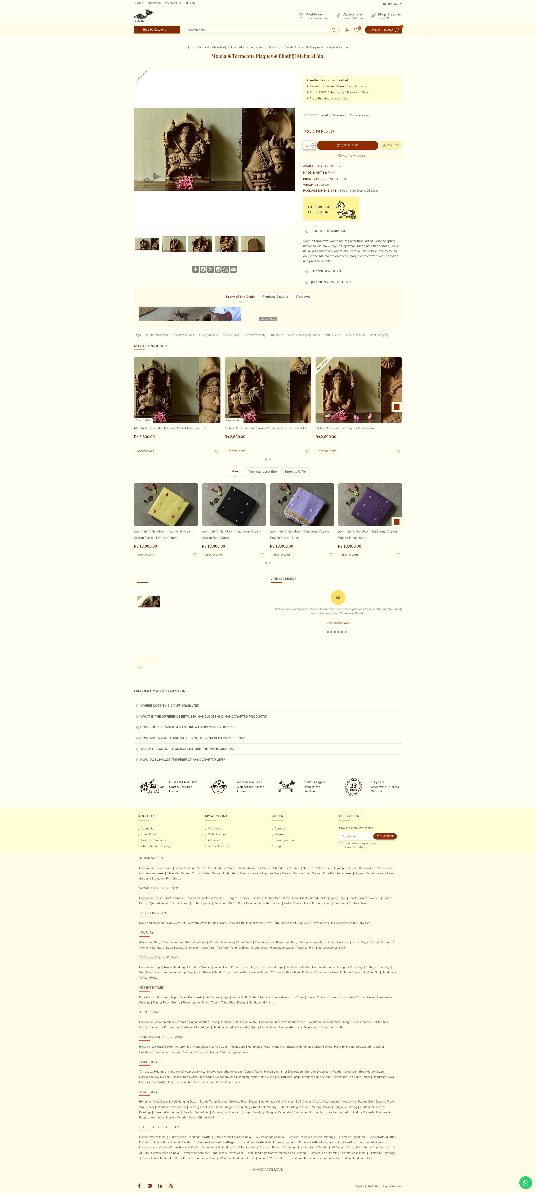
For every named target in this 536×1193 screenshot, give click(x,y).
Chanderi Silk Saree (286, 868)
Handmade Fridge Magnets (231, 1027)
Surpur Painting (254, 1112)
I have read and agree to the (359, 845)
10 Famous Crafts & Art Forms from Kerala (359, 1147)
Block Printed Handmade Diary (195, 1158)
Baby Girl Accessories (312, 923)
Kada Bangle (174, 948)
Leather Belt (240, 972)
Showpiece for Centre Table (243, 1072)
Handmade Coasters (167, 1052)
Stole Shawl (180, 903)
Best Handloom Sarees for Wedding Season (276, 1153)
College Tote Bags (378, 967)
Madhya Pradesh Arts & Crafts (179, 1147)
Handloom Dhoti (224, 903)
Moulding (274, 47)
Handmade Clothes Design (351, 903)
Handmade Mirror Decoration (283, 1072)
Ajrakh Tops (337, 898)
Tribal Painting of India (294, 1107)
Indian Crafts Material (156, 1158)
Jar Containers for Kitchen (193, 1027)
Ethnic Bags (249, 967)
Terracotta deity (254, 335)
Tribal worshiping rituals (304, 335)
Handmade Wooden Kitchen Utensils (163, 1022)
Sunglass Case (149, 972)
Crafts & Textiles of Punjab (172, 1142)
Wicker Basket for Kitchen (156, 1027)
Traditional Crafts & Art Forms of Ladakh (268, 1142)
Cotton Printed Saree (206, 873)
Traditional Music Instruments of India (314, 1158)
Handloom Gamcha (261, 1003)
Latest (234, 471)
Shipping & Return (325, 271)
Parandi (302, 948)
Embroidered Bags (271, 967)
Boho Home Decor (228, 1082)
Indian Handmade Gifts (358, 1158)
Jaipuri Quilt (239, 997)
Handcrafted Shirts (276, 898)
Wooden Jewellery (221, 942)
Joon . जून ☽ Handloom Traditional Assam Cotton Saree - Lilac (299, 534)
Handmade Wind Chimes (277, 1102)
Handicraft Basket (284, 1047)
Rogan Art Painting (237, 1107)
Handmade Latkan (282, 948)
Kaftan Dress (174, 898)
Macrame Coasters (195, 1052)
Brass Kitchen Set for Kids (370, 1022)
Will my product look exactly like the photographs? (187, 749)
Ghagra (232, 898)
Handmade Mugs (259, 1047)
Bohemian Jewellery (312, 942)
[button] (139, 407)
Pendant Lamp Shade (316, 1077)
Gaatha (332, 172)
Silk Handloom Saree (222, 868)
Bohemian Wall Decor (153, 1102)
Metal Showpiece (210, 1072)
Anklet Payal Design (365, 942)
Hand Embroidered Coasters (353, 1047)
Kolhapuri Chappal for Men (320, 972)
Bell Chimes (304, 1102)
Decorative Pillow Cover (288, 997)
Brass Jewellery (286, 942)
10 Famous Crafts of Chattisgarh (215, 1142)
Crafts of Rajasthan (352, 1137)
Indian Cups (237, 1047)
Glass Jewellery (149, 942)
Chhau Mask (206, 1117)
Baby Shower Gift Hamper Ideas (241, 923)
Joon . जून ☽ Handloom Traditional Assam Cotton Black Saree (231, 534)
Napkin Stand (219, 1052)
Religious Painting (345, 1107)
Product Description (328, 231)
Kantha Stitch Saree (306, 873)
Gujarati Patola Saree (369, 873)
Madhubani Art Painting (309, 1112)
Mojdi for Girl (370, 972)
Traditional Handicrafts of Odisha (305, 1147)
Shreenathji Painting (167, 1112)
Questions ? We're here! (330, 282)
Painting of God (321, 1107)
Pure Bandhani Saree (337, 873)
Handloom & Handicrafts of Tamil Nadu (229, 1147)
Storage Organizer (317, 1072)
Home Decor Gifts (332, 1027)
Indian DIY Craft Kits (272, 1158)
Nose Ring (208, 948)
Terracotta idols (183, 335)
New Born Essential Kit (280, 923)
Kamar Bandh (260, 972)
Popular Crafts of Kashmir (316, 1142)
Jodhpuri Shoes (350, 972)
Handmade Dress (150, 898)
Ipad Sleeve (203, 972)
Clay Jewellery (264, 942)
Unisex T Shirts (250, 898)
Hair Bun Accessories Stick (327, 948)
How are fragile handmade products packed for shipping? (192, 738)
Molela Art (349, 1102)
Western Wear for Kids (202, 923)
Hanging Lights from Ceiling (256, 1077)
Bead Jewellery (172, 942)
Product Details (275, 297)
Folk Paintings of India (269, 1137)
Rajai (226, 997)
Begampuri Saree (344, 868)
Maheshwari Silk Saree (254, 868)
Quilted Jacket (159, 903)
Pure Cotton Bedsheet (154, 997)
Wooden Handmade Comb (237, 1158)
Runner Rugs (161, 1003)
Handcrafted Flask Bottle (156, 1047)
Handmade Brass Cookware (238, 1022)
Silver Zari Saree (178, 873)
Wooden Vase (225, 1077)
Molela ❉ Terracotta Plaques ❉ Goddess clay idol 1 (171, 428)
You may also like (262, 471)
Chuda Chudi (259, 948)
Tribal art (277, 335)
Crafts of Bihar (269, 1147)
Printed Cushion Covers (322, 997)
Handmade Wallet (298, 967)
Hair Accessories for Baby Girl (350, 923)
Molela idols (231, 335)
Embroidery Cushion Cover (357, 997)
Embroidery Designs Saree (240, 873)
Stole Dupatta (201, 903)
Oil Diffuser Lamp (288, 1077)
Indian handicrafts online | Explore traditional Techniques (229, 47)
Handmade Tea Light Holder (351, 1077)
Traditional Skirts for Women (205, 898)
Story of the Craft (240, 297)
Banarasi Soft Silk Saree (375, 868)
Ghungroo (192, 948)
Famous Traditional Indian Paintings (311, 1137)
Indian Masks (166, 1117)
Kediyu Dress (292, 903)
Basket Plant (179, 1077)
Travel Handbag (174, 967)
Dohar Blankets (259, 997)
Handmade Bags (150, 967)
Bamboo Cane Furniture (198, 1082)
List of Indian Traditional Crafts (189, 1137)
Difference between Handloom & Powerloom (213, 1153)
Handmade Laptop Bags (177, 972)
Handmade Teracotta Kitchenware (282, 1022)
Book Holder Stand (372, 1072)
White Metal (244, 942)
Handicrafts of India (152, 1137)
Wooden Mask (186, 1117)
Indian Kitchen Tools (204, 1022)
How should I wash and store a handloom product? (187, 727)
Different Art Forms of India (232, 1137)
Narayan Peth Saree (316, 868)
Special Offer (295, 471)
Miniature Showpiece (182, 1072)
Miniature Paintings (382, 1153)
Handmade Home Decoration (298, 1027)
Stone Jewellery (195, 942)
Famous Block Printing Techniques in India (338, 1153)
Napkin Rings (239, 1052)
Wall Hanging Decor (184, 1102)
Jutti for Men (291, 972)
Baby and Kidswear (152, 923)
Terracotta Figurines (152, 1072)
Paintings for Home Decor (206, 1107)
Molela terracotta (156, 335)
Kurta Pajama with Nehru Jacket (259, 903)
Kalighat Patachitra (279, 1112)
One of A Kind (355, 335)
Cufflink (276, 972)
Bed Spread (212, 997)
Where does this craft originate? (170, 706)
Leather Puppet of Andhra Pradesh (350, 1112)
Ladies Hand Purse (226, 967)
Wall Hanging (379, 335)
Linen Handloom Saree (190, 868)
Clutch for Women (199, 967)
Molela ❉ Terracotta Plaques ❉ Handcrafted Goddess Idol (266, 428)
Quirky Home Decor (264, 1027)
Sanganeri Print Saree (166, 879)
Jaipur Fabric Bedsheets (186, 997)
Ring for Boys (240, 948)
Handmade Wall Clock (171, 1107)
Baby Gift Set (176, 923)
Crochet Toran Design (243, 1102)
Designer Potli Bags (350, 967)
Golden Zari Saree (151, 873)
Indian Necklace (338, 942)
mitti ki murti (333, 335)
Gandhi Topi (222, 972)
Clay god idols (208, 335)
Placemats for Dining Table (201, 1003)
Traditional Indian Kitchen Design (329, 1022)
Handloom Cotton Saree (155, 868)
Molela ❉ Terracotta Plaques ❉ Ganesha (345, 428)
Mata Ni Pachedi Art (196, 1112)
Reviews (303, 297)
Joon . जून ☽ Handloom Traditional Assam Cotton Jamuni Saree (367, 534)
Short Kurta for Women (364, 898)
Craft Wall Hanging (327, 1102)
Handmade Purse (323, 967)
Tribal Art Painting (265, 1107)
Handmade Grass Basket (315, 1047)
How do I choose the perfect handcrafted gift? (182, 760)
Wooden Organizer (344, 1072)
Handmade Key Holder (154, 1077)
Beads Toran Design (213, 1102)
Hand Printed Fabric (317, 903)
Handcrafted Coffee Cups (210, 1047)
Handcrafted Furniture (165, 1082)
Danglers (158, 948)
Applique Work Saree (276, 873)
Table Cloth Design (233, 1003)
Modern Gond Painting (226, 1112)
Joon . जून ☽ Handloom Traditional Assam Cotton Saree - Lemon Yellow (163, 534)
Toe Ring (223, 948)
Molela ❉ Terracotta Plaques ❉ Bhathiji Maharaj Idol (148, 631)
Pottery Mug (183, 1047)
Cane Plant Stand (202, 1077)
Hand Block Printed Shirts (309, 898)
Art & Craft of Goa (349, 1142)
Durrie (176, 1003)
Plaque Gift (365, 1102)
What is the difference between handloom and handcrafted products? (204, 717)
